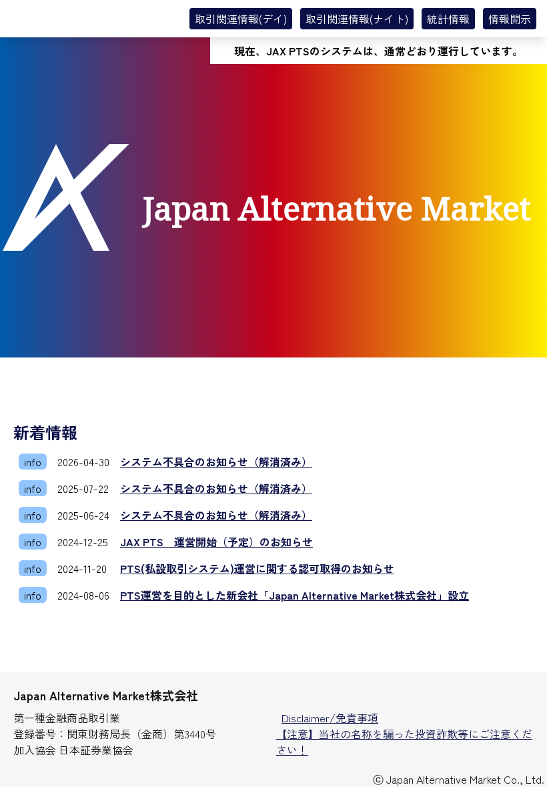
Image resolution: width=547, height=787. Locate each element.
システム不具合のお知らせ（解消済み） (216, 462)
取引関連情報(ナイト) (357, 19)
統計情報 (448, 19)
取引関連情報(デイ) (241, 19)
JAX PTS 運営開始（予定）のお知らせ (216, 542)
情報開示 (509, 19)
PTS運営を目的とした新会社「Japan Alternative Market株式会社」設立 (294, 595)
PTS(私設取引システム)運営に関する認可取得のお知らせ (257, 568)
